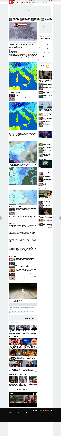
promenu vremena (25, 54)
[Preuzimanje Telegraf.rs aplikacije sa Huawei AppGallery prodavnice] (49, 410)
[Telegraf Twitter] (47, 416)
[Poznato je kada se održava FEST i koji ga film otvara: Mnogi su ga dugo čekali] (41, 184)
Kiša (24, 311)
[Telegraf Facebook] (45, 416)
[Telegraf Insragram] (49, 416)
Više (46, 2)
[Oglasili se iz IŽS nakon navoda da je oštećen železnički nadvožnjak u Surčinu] (21, 19)
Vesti (9, 42)
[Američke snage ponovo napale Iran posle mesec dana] (32, 19)
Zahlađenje (11, 137)
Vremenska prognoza (12, 311)
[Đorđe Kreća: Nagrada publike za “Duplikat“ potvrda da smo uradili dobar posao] (41, 180)
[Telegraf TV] (51, 416)
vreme (30, 239)
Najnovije (42, 70)
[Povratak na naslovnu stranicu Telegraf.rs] (11, 2)
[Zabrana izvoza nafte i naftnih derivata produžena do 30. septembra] (41, 122)
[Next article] (60, 218)
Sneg (27, 311)
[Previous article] (1, 218)
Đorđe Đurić (31, 311)
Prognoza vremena (12, 312)
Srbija (12, 42)
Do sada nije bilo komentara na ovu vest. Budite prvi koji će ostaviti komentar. (16, 318)
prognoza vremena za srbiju (20, 312)
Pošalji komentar (32, 318)
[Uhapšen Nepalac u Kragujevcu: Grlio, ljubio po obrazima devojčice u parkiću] (30, 399)
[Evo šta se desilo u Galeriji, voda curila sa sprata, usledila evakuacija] (16, 399)
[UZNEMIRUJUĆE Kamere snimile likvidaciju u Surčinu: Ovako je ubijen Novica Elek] (12, 274)
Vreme (18, 311)
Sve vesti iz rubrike (23, 389)
